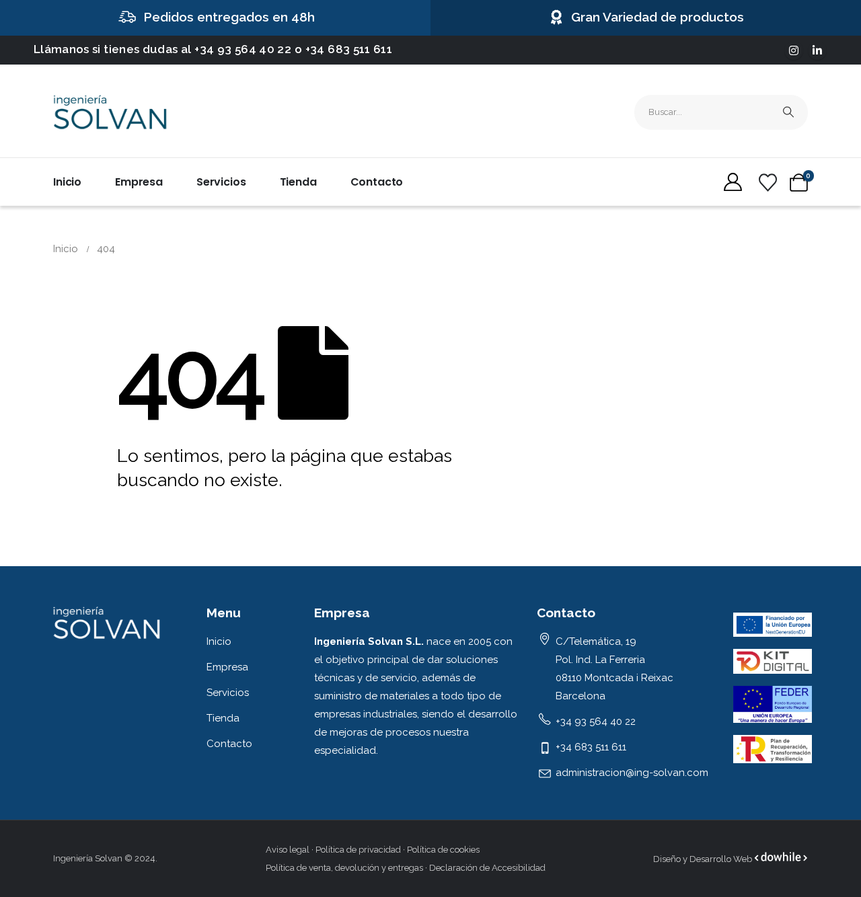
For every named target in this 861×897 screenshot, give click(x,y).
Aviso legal (287, 850)
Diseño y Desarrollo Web (703, 859)
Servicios (221, 182)
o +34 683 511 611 (343, 49)
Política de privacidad (358, 850)
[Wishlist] (767, 182)
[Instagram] (793, 50)
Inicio (67, 182)
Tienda (298, 182)
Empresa (139, 182)
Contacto (377, 182)
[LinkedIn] (817, 50)
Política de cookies (443, 850)
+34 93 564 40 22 (242, 49)
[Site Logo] (110, 112)
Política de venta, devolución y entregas (344, 868)
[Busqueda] (788, 112)
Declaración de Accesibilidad (487, 868)
